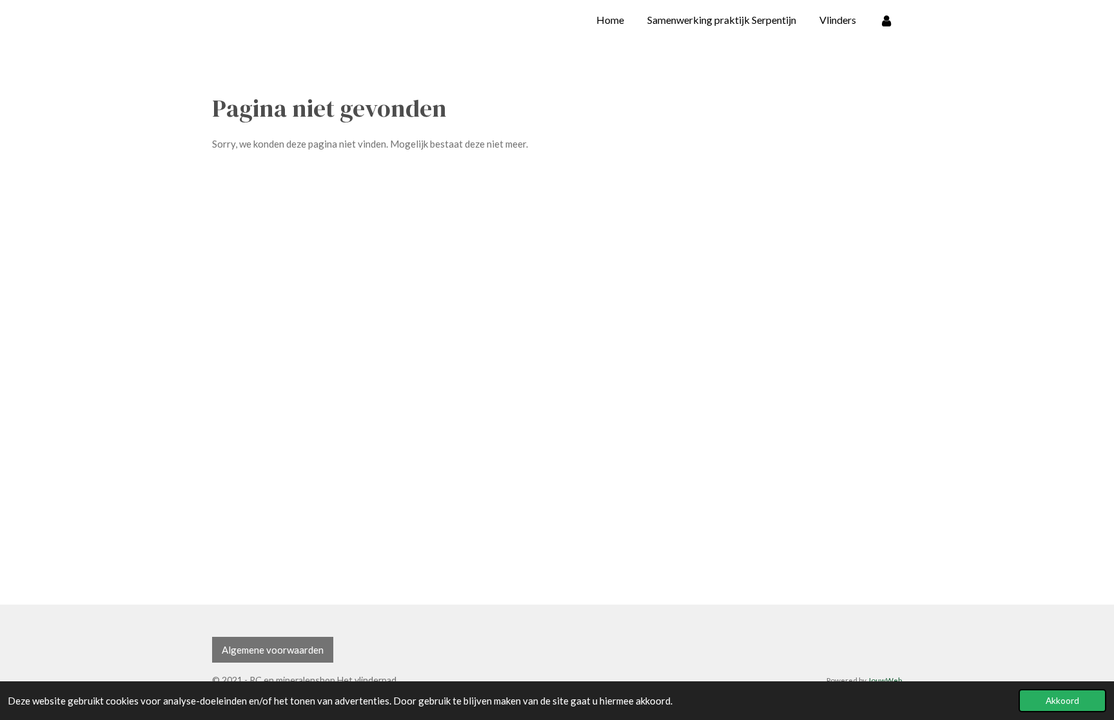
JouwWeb (885, 680)
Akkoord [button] (1062, 701)
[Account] (886, 20)
